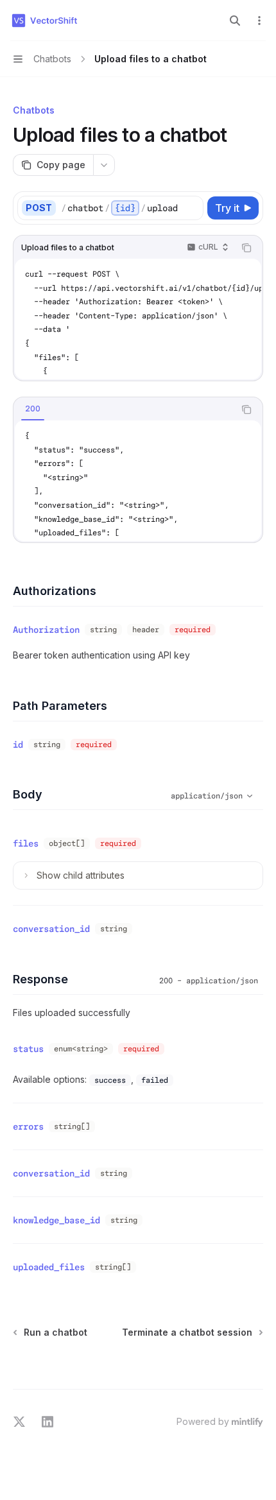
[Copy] (191, 208)
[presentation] (138, 319)
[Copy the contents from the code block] (246, 247)
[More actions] (259, 21)
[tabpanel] (138, 480)
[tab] (32, 409)
